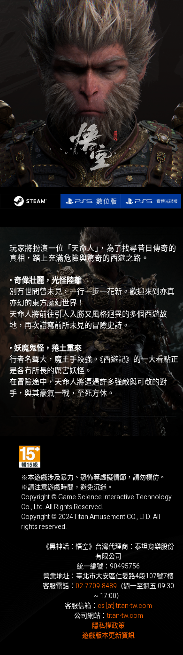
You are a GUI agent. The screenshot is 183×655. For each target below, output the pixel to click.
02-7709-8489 (96, 586)
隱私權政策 (108, 626)
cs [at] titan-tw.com (125, 606)
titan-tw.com (125, 616)
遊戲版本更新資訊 (108, 635)
